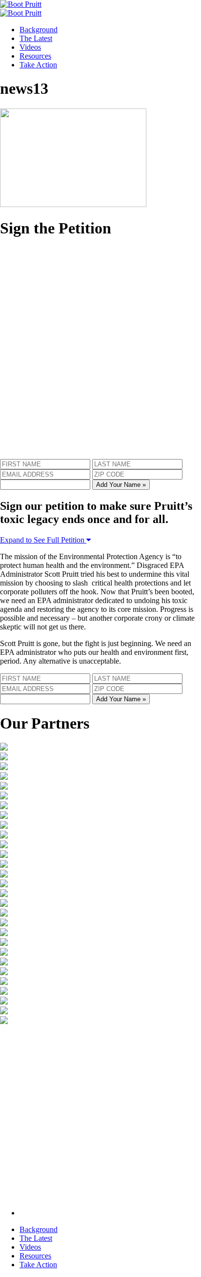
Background (39, 29)
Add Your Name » (121, 484)
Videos (30, 47)
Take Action (38, 65)
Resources (35, 56)
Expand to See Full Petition (43, 540)
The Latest (36, 38)
